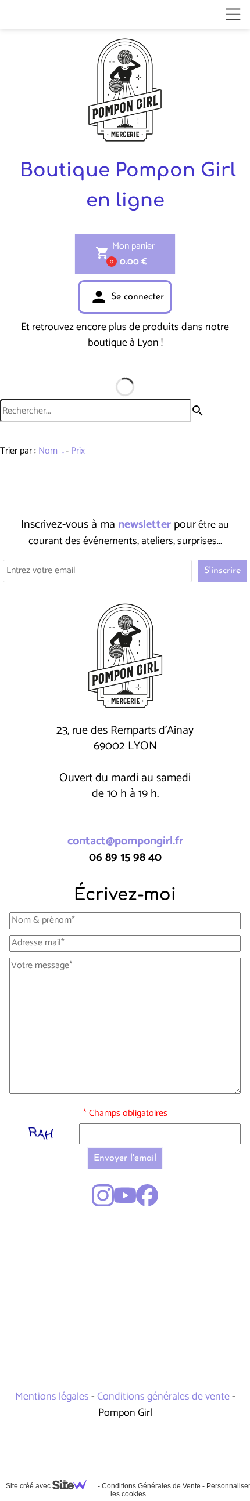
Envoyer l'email (125, 1158)
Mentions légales (53, 1396)
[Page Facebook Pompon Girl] (147, 1195)
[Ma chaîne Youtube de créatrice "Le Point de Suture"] (125, 1195)
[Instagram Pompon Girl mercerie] (103, 1195)
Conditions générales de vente (163, 1396)
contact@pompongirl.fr (125, 841)
